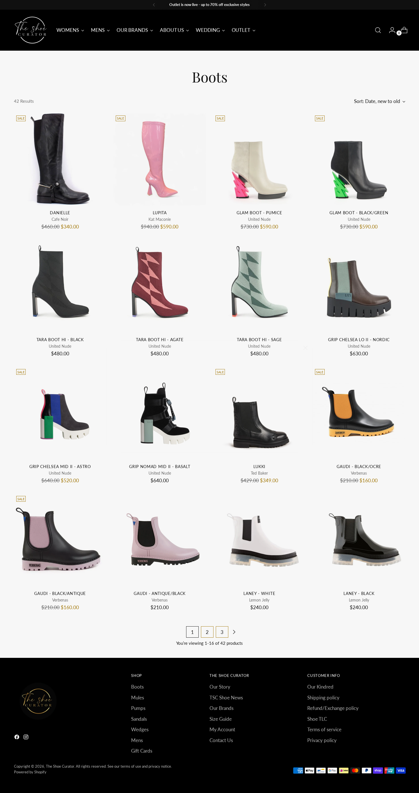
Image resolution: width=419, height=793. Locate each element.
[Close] (305, 347)
